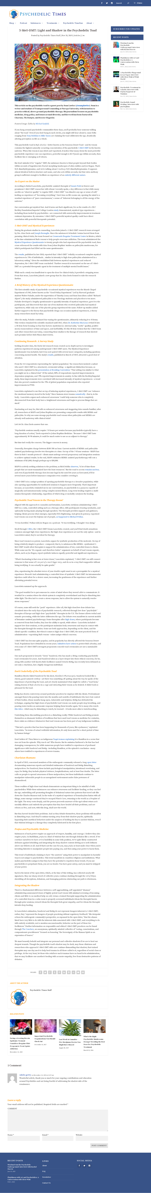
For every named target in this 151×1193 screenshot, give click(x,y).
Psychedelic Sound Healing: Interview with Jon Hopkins (129, 104)
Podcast (23, 23)
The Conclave (28, 929)
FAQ (43, 1171)
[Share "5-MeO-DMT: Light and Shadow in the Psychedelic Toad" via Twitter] (45, 972)
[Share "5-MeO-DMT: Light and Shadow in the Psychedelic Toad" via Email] (78, 972)
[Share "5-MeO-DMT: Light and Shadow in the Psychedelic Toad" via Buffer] (68, 972)
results (21, 254)
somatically (80, 394)
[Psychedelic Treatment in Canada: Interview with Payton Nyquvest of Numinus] (116, 89)
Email (45, 1135)
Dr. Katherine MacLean (78, 323)
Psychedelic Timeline (73, 23)
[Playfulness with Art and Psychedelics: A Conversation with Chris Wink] (116, 59)
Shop (11, 23)
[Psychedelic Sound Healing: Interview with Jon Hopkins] (116, 104)
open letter (91, 762)
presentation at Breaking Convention (54, 370)
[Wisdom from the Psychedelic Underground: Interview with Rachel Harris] (116, 45)
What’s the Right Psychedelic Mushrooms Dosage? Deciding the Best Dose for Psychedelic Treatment (94, 1041)
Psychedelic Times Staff (50, 35)
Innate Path (76, 186)
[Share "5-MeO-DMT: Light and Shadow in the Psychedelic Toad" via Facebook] (40, 972)
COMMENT (12, 1108)
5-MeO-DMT (83, 148)
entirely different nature (75, 175)
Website (79, 1135)
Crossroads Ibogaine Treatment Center (69, 236)
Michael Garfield (42, 124)
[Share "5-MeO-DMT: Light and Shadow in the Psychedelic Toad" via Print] (83, 972)
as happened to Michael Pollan (69, 517)
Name (11, 1135)
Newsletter (46, 1177)
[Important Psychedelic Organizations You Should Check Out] (45, 1026)
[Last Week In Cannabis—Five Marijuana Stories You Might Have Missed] (70, 1027)
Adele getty (25, 1075)
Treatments (52, 23)
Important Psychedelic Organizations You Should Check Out (44, 1039)
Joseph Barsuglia (42, 233)
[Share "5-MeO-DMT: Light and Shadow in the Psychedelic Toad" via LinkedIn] (64, 972)
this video (19, 709)
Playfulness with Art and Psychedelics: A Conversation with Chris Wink (129, 61)
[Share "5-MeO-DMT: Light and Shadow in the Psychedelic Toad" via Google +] (50, 972)
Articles (77, 35)
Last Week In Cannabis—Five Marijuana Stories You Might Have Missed (69, 1042)
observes (74, 466)
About (89, 23)
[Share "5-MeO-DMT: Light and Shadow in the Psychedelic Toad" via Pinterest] (59, 972)
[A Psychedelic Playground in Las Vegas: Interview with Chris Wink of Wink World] (116, 74)
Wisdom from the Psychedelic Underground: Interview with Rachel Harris (130, 46)
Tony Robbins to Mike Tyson (39, 136)
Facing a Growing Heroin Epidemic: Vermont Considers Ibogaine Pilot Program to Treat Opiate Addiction (20, 1043)
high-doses (70, 619)
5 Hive (29, 529)
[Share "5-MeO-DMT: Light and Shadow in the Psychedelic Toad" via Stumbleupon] (73, 972)
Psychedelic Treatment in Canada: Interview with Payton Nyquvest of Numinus (130, 90)
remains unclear (92, 469)
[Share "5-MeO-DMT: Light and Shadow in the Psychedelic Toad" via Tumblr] (54, 972)
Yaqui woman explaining (63, 739)
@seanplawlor (82, 105)
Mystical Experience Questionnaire (29, 242)
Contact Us (46, 1183)
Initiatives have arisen (66, 644)
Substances (36, 23)
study (56, 210)
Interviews (132, 52)
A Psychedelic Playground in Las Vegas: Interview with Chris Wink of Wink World (130, 76)
